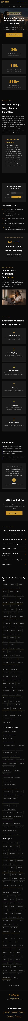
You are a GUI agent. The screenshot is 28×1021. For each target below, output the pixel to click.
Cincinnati (13, 630)
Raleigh (4, 612)
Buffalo (4, 651)
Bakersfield (5, 662)
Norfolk (12, 648)
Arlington (21, 680)
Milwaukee (22, 619)
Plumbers (13, 805)
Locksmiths (5, 826)
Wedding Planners (7, 781)
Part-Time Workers (7, 770)
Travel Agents (17, 834)
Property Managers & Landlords (10, 830)
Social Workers (20, 795)
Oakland (13, 662)
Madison (5, 641)
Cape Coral (13, 687)
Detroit (20, 612)
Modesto (18, 704)
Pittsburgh (14, 616)
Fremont (12, 694)
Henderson (19, 697)
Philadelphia (12, 595)
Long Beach (20, 662)
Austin (21, 598)
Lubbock (11, 704)
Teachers (14, 731)
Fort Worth (12, 644)
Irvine (11, 701)
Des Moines (20, 641)
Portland (5, 609)
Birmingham (11, 683)
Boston (5, 602)
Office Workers (12, 763)
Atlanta (5, 591)
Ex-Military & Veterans (8, 738)
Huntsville (5, 658)
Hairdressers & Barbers (8, 759)
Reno (16, 651)
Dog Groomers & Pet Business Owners (11, 777)
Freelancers (21, 763)
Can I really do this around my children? (14, 539)
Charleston (12, 637)
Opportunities (10, 6)
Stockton (21, 711)
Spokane (22, 651)
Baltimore (5, 648)
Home (4, 6)
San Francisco (14, 598)
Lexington (18, 655)
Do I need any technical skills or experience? (14, 554)
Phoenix (11, 591)
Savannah (12, 641)
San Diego (5, 598)
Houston (5, 588)
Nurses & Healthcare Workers (9, 735)
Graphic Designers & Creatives (9, 798)
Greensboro (6, 673)
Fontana (5, 694)
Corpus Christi (6, 722)
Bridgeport (5, 687)
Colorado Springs (16, 634)
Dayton (10, 665)
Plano (20, 708)
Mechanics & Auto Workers (9, 809)
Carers (4, 763)
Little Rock (20, 673)
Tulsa (11, 651)
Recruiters (19, 749)
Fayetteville (20, 690)
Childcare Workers (7, 816)
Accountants (17, 770)
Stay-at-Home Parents (8, 742)
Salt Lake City (13, 612)
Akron (16, 665)
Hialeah (5, 701)
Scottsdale (5, 711)
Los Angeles (12, 584)
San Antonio (20, 595)
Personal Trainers (14, 756)
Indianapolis (5, 616)
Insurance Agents (7, 834)
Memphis (22, 623)
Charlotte (20, 609)
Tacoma (5, 715)
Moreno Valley (6, 708)
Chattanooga (13, 658)
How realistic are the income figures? (14, 560)
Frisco (18, 694)
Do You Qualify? (22, 2)
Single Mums (17, 6)
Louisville (15, 623)
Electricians (5, 805)
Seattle (4, 595)
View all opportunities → (14, 985)
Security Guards (17, 816)
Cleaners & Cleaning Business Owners (11, 823)
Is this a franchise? (14, 564)
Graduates (5, 756)
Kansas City (5, 619)
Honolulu (5, 644)
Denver (17, 591)
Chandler (21, 687)
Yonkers (14, 718)
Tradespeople (21, 745)
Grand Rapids (14, 669)
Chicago (20, 584)
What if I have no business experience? (14, 544)
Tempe (19, 715)
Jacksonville (21, 627)
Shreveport (13, 711)
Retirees (17, 752)
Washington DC (20, 602)
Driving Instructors (7, 791)
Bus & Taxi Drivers (20, 759)
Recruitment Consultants (8, 795)
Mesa (4, 665)
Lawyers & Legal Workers (8, 812)
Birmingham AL (20, 648)
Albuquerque (6, 634)
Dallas (17, 588)
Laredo (4, 704)
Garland (5, 697)
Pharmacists (19, 812)
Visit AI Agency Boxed (14, 998)
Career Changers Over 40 (8, 766)
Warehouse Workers (7, 819)
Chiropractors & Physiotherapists (10, 788)
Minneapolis (5, 605)
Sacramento (14, 619)
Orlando (13, 605)
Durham (13, 690)
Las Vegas (12, 609)
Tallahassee (12, 715)
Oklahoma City (6, 623)
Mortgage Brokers (18, 791)
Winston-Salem (6, 718)
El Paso (11, 655)
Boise (19, 637)
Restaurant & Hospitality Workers (10, 802)
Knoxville (5, 655)
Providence (5, 669)
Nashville (12, 602)
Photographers (6, 773)
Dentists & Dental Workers (9, 784)
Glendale (12, 697)
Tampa (19, 605)
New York (5, 584)
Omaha (4, 637)
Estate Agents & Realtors (8, 749)
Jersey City (17, 701)
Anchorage (13, 680)
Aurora (4, 683)
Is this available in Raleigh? (14, 549)
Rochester (5, 680)
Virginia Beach (15, 676)
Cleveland (5, 630)
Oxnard (14, 708)
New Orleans (13, 627)
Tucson (19, 630)
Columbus (21, 616)
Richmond (5, 627)
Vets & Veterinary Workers (16, 826)
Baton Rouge (6, 676)
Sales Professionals (7, 752)
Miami (11, 588)
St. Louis (20, 644)
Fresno (21, 658)
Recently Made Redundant (9, 745)
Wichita (13, 673)
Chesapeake (6, 690)
